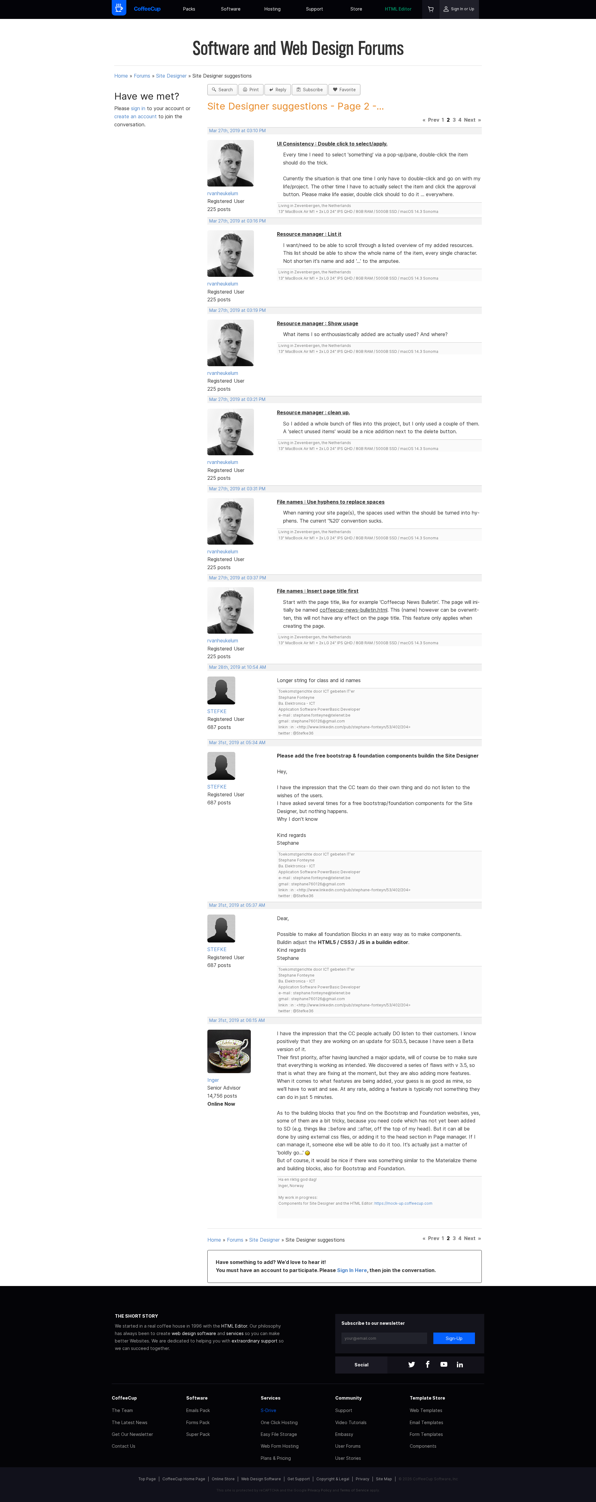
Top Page (147, 1479)
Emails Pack (198, 1410)
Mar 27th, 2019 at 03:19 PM (237, 310)
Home (121, 76)
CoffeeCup (124, 1398)
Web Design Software (261, 1479)
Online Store (223, 1479)
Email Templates (426, 1422)
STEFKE (217, 711)
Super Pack (198, 1434)
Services (271, 1398)
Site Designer (171, 76)
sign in (139, 108)
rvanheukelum (222, 193)
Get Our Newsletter (132, 1434)
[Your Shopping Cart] (431, 9)
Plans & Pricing (276, 1458)
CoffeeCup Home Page (183, 1479)
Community (348, 1398)
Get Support (298, 1479)
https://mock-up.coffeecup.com (403, 1203)
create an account (135, 116)
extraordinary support (255, 1340)
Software (231, 8)
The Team (122, 1410)
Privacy (362, 1479)
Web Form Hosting (280, 1446)
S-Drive (268, 1410)
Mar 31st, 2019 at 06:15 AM (237, 1020)
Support (314, 8)
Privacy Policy (320, 1490)
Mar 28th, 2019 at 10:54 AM (237, 667)
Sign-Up (454, 1338)
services (235, 1333)
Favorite (346, 89)
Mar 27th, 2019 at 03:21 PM (237, 399)
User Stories (348, 1458)
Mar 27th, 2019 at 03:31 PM (237, 488)
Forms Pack (198, 1422)
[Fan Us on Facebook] (428, 1365)
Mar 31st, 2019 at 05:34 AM (237, 742)
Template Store (427, 1398)
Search (224, 89)
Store (356, 8)
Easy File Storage (279, 1434)
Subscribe (311, 89)
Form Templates (426, 1434)
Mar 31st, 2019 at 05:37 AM (237, 905)
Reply (279, 89)
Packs (189, 8)
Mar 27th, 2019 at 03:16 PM (237, 220)
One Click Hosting (279, 1422)
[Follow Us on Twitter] (412, 1365)
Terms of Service (354, 1490)
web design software (194, 1333)
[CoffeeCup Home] (147, 9)
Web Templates (426, 1410)
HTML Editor (398, 8)
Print (253, 89)
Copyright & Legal (332, 1479)
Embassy (344, 1434)
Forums (142, 76)
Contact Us (123, 1446)
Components (423, 1446)
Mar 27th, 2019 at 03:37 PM (237, 577)
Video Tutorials (351, 1422)
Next (470, 120)
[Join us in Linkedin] (460, 1365)
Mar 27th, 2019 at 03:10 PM (237, 130)
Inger (213, 1080)
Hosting (272, 8)
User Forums (348, 1446)
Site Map (384, 1479)
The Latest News (129, 1422)
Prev (433, 120)
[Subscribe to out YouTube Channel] (444, 1365)
